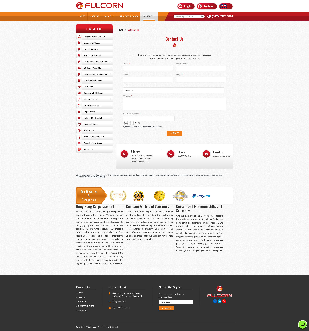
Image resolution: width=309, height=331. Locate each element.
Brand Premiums (91, 49)
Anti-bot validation (131, 113)
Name (125, 64)
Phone (125, 74)
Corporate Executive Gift (94, 36)
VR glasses (88, 86)
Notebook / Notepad (93, 80)
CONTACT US (149, 16)
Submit (174, 133)
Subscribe (166, 308)
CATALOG (94, 16)
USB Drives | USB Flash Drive (96, 61)
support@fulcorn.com (222, 156)
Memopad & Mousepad (94, 137)
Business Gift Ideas (92, 43)
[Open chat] (303, 325)
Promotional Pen (91, 99)
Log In (188, 6)
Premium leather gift (92, 55)
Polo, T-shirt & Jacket (93, 118)
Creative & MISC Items (93, 93)
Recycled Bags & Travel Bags (96, 74)
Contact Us (82, 311)
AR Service (88, 149)
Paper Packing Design (93, 143)
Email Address (182, 64)
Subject (179, 74)
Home (121, 30)
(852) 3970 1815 (222, 16)
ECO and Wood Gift (92, 68)
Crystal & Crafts (90, 124)
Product (126, 85)
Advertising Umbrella (93, 105)
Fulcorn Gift (96, 327)
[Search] (202, 16)
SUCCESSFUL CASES (128, 16)
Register (209, 6)
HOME (82, 16)
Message (127, 96)
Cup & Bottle (89, 111)
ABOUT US (109, 16)
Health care (89, 130)
